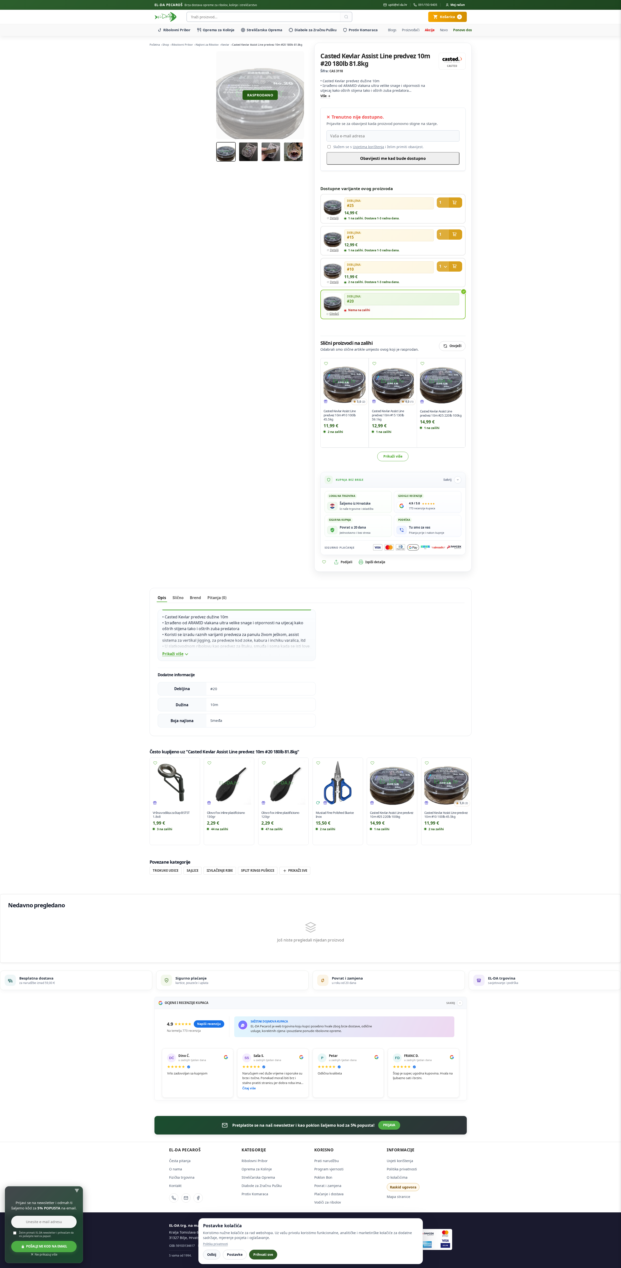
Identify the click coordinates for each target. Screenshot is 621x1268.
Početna (155, 44)
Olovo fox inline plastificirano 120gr (280, 814)
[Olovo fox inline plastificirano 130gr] (229, 783)
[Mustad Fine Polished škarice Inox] (338, 783)
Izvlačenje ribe (220, 870)
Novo (444, 30)
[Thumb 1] (226, 152)
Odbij (211, 1254)
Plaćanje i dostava (329, 1194)
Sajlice (192, 870)
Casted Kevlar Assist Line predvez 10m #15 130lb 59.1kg (388, 415)
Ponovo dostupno (467, 30)
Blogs (392, 30)
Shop (166, 44)
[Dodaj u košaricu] (449, 202)
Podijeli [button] (346, 562)
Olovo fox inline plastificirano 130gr (226, 814)
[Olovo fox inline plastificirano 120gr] (283, 783)
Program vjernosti (329, 1169)
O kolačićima (397, 1177)
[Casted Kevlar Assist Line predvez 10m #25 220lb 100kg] (441, 382)
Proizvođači (411, 30)
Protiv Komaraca (363, 30)
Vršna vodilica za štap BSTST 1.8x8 (171, 814)
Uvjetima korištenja (368, 146)
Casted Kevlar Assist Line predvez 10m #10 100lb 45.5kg (340, 415)
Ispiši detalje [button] (375, 562)
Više (323, 96)
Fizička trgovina (181, 1177)
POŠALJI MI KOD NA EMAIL (46, 1246)
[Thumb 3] (271, 152)
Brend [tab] (195, 597)
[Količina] (442, 266)
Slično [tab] (178, 597)
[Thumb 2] (248, 152)
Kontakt (175, 1185)
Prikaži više (392, 456)
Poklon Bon (323, 1177)
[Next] (294, 95)
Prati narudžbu (326, 1160)
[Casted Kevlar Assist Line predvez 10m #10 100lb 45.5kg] (345, 382)
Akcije (429, 30)
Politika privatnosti (402, 1169)
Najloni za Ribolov (207, 44)
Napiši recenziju (209, 1024)
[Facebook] (198, 1198)
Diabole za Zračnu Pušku (315, 30)
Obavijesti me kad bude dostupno (393, 158)
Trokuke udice (165, 870)
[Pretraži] (346, 16)
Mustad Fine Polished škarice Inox (335, 814)
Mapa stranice (398, 1196)
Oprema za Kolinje (218, 30)
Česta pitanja (180, 1160)
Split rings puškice (257, 870)
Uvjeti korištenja (400, 1160)
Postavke (235, 1254)
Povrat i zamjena (327, 1185)
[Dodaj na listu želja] (326, 363)
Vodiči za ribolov (327, 1202)
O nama (175, 1169)
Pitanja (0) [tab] (216, 597)
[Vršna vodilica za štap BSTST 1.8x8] (175, 783)
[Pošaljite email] (186, 1198)
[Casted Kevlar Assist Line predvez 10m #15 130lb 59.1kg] (393, 382)
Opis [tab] (162, 597)
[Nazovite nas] (173, 1198)
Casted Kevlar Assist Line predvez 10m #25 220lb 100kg (440, 413)
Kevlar (225, 44)
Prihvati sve (263, 1254)
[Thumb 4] (293, 152)
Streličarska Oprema (264, 30)
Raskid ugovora (403, 1187)
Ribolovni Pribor (177, 30)
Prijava (389, 1125)
